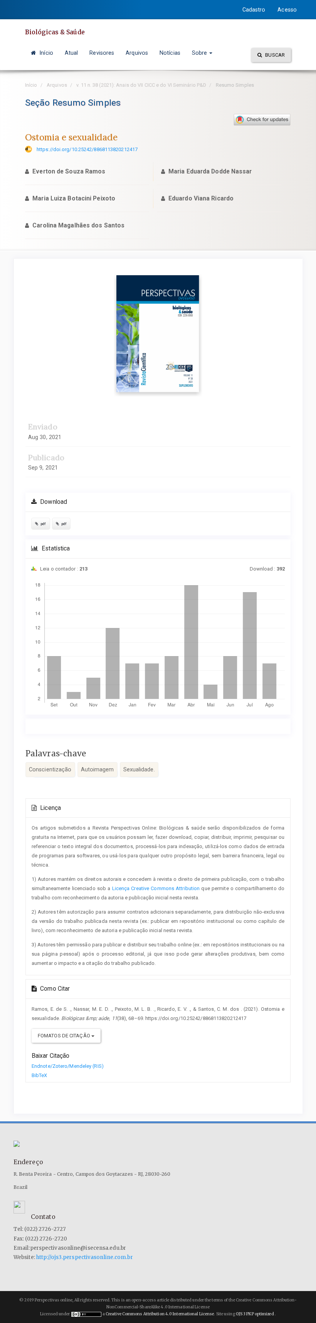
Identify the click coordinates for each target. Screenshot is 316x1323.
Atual (71, 53)
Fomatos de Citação (64, 1036)
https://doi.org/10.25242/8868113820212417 (87, 149)
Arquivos (137, 53)
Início (45, 53)
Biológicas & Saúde (55, 32)
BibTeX (39, 1075)
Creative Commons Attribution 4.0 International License (160, 1313)
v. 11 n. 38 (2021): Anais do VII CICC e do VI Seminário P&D (141, 85)
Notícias (170, 53)
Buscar (274, 55)
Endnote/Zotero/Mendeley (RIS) (68, 1066)
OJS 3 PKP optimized (254, 1313)
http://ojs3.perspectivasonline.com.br (84, 1257)
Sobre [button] (200, 53)
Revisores (101, 53)
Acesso (287, 10)
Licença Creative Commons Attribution (156, 888)
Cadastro (254, 10)
